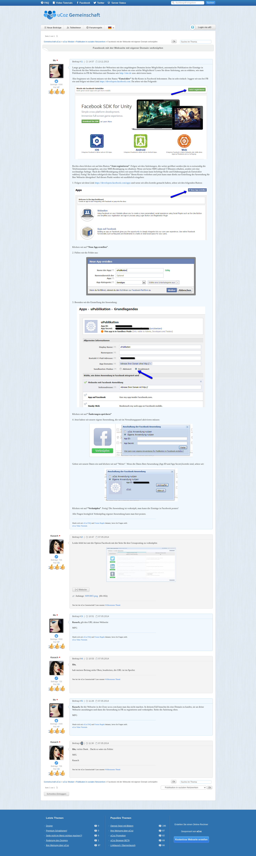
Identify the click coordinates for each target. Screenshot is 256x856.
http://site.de (125, 73)
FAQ (46, 3)
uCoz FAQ (87, 523)
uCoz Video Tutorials (79, 526)
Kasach (55, 536)
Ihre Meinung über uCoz (57, 845)
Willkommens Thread (112, 605)
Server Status (118, 3)
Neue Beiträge (54, 27)
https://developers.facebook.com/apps (113, 182)
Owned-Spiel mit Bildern (121, 826)
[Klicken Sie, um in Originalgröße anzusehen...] (141, 564)
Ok (174, 41)
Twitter (100, 3)
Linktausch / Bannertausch (122, 845)
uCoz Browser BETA (120, 840)
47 (58, 87)
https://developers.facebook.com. (115, 81)
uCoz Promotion (118, 835)
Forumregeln (95, 27)
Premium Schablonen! (56, 831)
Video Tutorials (64, 3)
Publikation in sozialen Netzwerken (90, 42)
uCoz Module (68, 42)
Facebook (85, 3)
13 (58, 563)
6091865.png (91, 596)
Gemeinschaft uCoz (52, 42)
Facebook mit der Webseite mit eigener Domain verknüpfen (132, 42)
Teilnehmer (75, 27)
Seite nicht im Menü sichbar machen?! (64, 835)
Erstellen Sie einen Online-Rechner (191, 824)
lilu (54, 60)
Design (49, 826)
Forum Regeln (100, 523)
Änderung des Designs (57, 840)
